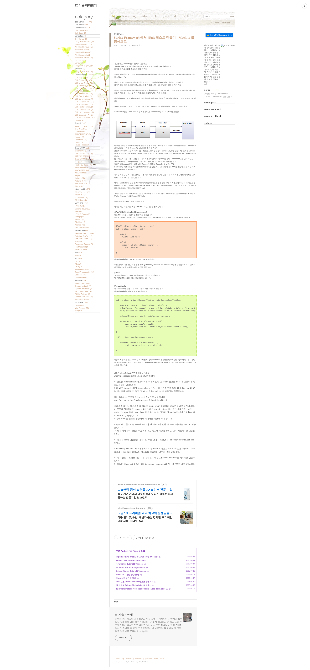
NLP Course (81, 30)
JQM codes (81, 197)
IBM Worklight (82, 227)
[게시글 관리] (128, 537)
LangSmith (80, 63)
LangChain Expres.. (84, 42)
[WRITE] (186, 16)
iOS (78, 252)
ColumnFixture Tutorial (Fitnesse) (131, 571)
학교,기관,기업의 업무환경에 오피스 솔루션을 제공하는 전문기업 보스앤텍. (145, 496)
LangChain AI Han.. (84, 72)
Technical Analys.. (83, 291)
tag (123, 658)
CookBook (81, 139)
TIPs (79, 211)
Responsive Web (83, 269)
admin (156, 658)
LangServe (80, 60)
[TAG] (134, 16)
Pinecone (80, 69)
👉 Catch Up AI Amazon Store (219, 35)
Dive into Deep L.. (84, 74)
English (79, 305)
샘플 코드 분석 (82, 156)
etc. (78, 258)
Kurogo (79, 217)
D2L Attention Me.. (84, 94)
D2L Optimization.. (83, 96)
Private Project (82, 145)
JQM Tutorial (82, 192)
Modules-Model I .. (83, 44)
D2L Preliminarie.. (83, 80)
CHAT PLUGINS (83, 134)
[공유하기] (124, 537)
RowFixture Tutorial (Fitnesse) (129, 564)
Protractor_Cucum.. (84, 244)
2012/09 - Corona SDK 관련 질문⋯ (218, 97)
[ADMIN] (176, 16)
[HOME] (126, 16)
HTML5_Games (82, 214)
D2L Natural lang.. (84, 104)
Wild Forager (82, 308)
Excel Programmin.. (84, 272)
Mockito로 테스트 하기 (126, 578)
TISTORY (145, 662)
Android (80, 225)
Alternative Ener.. (83, 183)
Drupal (79, 261)
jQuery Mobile (83, 189)
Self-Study (80, 33)
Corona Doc (82, 151)
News (79, 142)
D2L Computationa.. (84, 99)
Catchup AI (81, 24)
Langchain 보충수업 (84, 66)
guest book (148, 658)
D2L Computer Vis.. (84, 101)
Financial (80, 280)
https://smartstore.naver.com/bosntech (139, 484)
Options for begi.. (83, 286)
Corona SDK (82, 148)
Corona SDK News (84, 159)
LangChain (81, 36)
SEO (78, 264)
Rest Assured (81, 247)
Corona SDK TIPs (84, 154)
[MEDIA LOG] (143, 16)
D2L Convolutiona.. (84, 88)
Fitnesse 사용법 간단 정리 (127, 575)
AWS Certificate (83, 173)
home (117, 658)
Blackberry (80, 222)
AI (77, 176)
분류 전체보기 (83, 22)
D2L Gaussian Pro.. (84, 110)
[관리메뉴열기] (304, 5)
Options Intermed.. (83, 289)
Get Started (81, 39)
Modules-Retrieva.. (84, 47)
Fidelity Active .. (82, 294)
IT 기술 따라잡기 (86, 5)
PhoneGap (80, 219)
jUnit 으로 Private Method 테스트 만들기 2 (134, 582)
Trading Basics (82, 283)
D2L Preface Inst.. (83, 78)
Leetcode (80, 275)
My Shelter (81, 302)
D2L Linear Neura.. (84, 83)
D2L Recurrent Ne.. (84, 91)
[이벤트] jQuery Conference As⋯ (217, 94)
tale (79, 311)
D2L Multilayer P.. (83, 85)
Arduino (80, 178)
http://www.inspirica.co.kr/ (132, 508)
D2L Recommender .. (85, 117)
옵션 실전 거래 (82, 299)
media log (129, 658)
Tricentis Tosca (82, 249)
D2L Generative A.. (84, 115)
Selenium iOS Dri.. (83, 236)
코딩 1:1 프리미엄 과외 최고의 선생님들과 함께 (145, 513)
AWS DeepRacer (83, 167)
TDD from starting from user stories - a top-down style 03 (142, 589)
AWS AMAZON (83, 170)
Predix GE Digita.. (83, 165)
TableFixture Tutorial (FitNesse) (130, 560)
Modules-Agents (83, 55)
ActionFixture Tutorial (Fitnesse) (130, 567)
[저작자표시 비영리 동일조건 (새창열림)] (150, 537)
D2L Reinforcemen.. (84, 107)
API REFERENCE (84, 126)
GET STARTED (82, 129)
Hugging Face (82, 27)
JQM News (81, 200)
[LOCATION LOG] (155, 16)
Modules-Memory (83, 52)
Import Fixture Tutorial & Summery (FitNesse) (137, 557)
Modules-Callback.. (84, 58)
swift (78, 255)
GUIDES (80, 132)
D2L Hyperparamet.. (84, 112)
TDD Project (81, 230)
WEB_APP (81, 203)
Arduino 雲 (80, 181)
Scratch (79, 120)
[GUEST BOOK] (166, 16)
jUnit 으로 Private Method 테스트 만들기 (133, 585)
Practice (79, 137)
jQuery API (80, 195)
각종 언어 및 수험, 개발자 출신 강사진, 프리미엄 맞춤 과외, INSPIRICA (145, 519)
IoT (78, 162)
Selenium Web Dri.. (84, 233)
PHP (78, 267)
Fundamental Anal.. (84, 297)
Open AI (80, 123)
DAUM (130, 662)
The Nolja (80, 186)
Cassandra (81, 277)
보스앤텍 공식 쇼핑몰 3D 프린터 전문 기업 (145, 489)
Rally (78, 241)
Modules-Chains (83, 50)
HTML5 (80, 206)
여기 (124, 259)
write (162, 658)
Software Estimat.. (83, 239)
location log (138, 658)
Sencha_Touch (83, 209)
